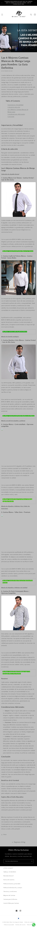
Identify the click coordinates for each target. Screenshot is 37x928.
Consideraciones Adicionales (16, 114)
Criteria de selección (14, 107)
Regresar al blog (19, 842)
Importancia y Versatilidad (15, 105)
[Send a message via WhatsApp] (33, 924)
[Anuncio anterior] (2, 3)
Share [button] (5, 834)
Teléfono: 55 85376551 (9, 872)
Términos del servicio (20, 924)
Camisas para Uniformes (10, 899)
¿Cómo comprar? (8, 868)
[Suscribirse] (31, 861)
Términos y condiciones (10, 891)
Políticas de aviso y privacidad (11, 883)
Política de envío (31, 924)
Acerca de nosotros (8, 879)
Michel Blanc (9, 922)
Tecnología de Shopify (18, 922)
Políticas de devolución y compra (12, 887)
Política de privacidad (9, 924)
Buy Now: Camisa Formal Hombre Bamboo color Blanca (18, 416)
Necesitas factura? (8, 876)
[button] (2, 15)
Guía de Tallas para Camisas (11, 903)
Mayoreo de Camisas (9, 895)
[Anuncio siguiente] (35, 3)
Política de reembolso (30, 922)
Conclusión (11, 116)
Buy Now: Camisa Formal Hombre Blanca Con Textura (17, 251)
